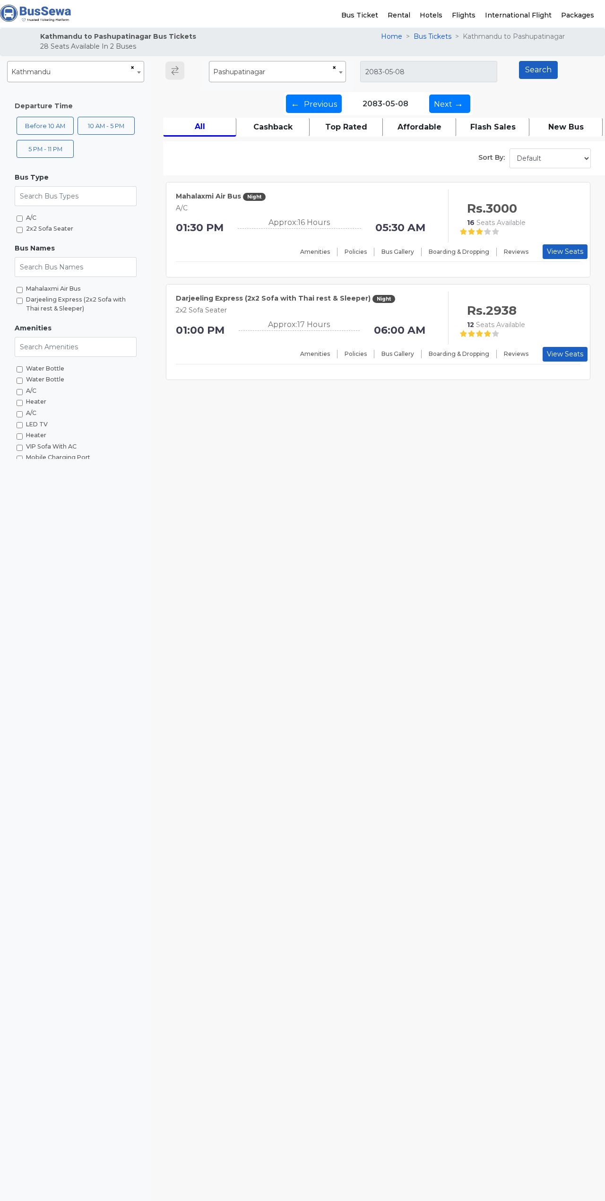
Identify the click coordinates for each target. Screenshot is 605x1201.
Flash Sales (493, 126)
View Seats (565, 251)
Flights (463, 15)
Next (448, 103)
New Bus (566, 126)
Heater (36, 402)
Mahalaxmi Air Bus (53, 288)
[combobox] (75, 71)
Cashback (273, 126)
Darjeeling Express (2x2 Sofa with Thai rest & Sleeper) (76, 304)
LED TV (37, 424)
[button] (76, 177)
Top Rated (346, 126)
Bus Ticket (359, 15)
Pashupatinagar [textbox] (239, 72)
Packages (577, 15)
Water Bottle (45, 368)
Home (391, 36)
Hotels (431, 15)
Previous (314, 103)
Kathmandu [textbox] (31, 72)
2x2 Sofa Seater (49, 229)
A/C (31, 217)
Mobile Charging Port (58, 457)
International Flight (518, 15)
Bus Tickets (432, 36)
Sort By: (491, 157)
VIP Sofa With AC (51, 446)
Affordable (419, 126)
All (200, 126)
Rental (399, 15)
